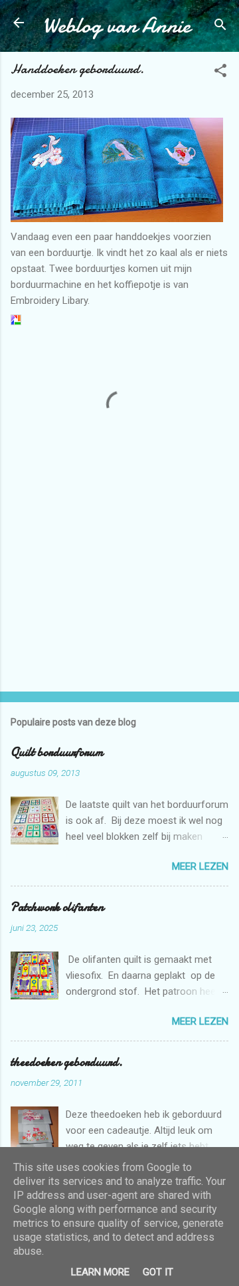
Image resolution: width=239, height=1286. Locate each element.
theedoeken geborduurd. (67, 1062)
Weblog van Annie (116, 26)
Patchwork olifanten (57, 907)
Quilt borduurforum (57, 752)
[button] (220, 73)
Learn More (100, 1272)
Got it (158, 1272)
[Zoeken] (220, 27)
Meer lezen (200, 866)
